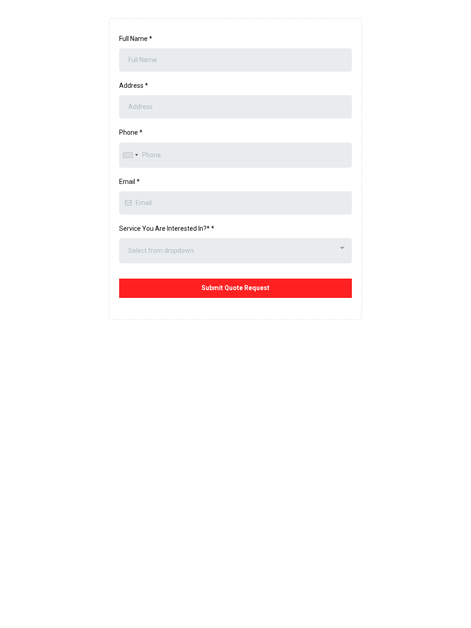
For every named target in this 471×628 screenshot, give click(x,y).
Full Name (135, 38)
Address (133, 85)
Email (129, 181)
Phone (131, 132)
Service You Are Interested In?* (166, 228)
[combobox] (130, 155)
